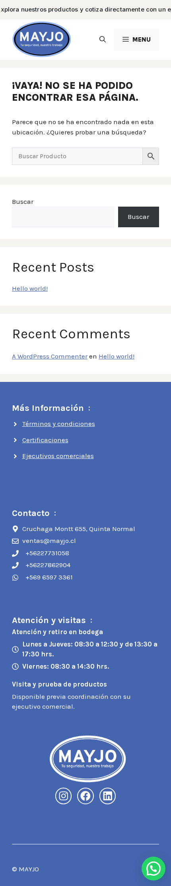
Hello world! (30, 288)
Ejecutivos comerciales (58, 456)
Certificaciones (45, 440)
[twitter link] (107, 796)
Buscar (22, 201)
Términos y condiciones (58, 424)
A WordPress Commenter (49, 356)
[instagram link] (63, 796)
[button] (102, 39)
